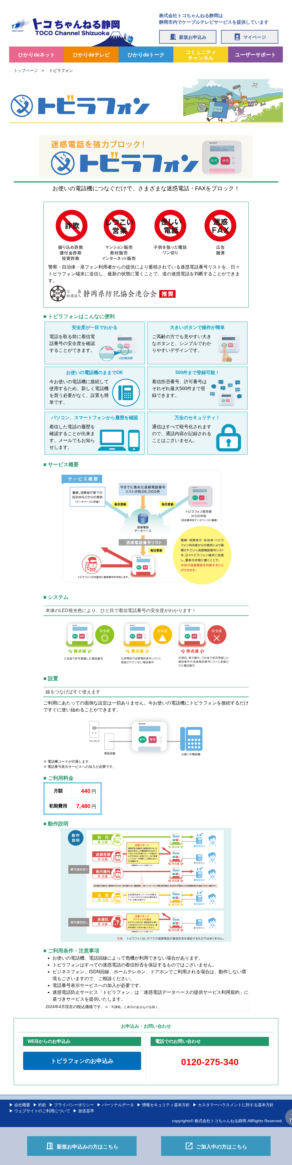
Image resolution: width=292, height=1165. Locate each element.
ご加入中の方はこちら (215, 1145)
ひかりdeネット (36, 55)
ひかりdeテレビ (91, 55)
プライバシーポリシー (74, 1105)
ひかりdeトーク (146, 55)
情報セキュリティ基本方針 (166, 1105)
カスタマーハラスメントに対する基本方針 (236, 1105)
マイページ (249, 37)
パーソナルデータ (118, 1105)
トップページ (26, 70)
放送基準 (86, 1111)
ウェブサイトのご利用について (42, 1111)
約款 (42, 1105)
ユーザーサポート (255, 55)
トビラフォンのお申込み (82, 1061)
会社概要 (22, 1105)
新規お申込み (187, 37)
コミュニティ (200, 55)
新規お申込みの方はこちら (81, 1145)
